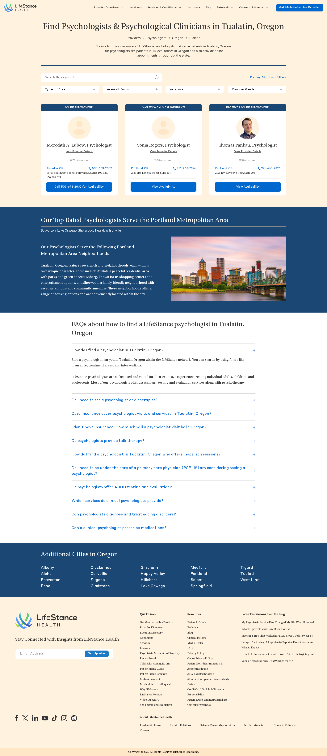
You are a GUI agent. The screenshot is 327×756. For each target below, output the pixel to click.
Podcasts (193, 627)
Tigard (99, 230)
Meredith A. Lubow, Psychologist (79, 145)
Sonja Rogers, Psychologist (163, 145)
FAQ (190, 648)
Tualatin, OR (55, 168)
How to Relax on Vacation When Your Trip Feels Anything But (277, 654)
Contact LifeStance (285, 725)
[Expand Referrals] (232, 8)
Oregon (177, 38)
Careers (144, 730)
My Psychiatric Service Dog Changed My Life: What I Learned (277, 622)
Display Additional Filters (268, 77)
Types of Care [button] (70, 90)
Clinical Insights (197, 638)
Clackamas (101, 568)
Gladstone (100, 586)
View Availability (163, 187)
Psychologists (156, 38)
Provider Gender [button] (257, 90)
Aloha (46, 574)
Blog (190, 632)
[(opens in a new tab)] (16, 718)
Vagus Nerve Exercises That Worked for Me (267, 661)
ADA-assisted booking (200, 674)
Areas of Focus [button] (132, 90)
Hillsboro (149, 580)
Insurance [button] (194, 90)
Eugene (98, 580)
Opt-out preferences (199, 705)
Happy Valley (153, 574)
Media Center (195, 643)
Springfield (201, 586)
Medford (199, 568)
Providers (134, 38)
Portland (199, 574)
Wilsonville (113, 230)
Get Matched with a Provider (299, 7)
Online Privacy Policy (200, 658)
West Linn (250, 580)
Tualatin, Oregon (132, 360)
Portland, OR (139, 168)
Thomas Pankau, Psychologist (248, 145)
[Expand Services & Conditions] (179, 8)
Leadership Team (150, 725)
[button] (105, 8)
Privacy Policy (195, 653)
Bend (45, 586)
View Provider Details (79, 151)
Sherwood (85, 230)
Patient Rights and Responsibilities (207, 699)
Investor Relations (180, 725)
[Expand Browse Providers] (121, 8)
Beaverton (48, 230)
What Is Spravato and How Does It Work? (265, 629)
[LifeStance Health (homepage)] (20, 7)
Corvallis (99, 574)
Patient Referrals (197, 622)
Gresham (149, 568)
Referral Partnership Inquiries (217, 725)
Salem (197, 580)
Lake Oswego (67, 230)
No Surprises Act (254, 725)
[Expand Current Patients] (266, 8)
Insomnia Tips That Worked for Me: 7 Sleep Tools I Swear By (277, 635)
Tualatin (194, 38)
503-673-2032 (102, 168)
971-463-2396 (186, 168)
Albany (47, 568)
